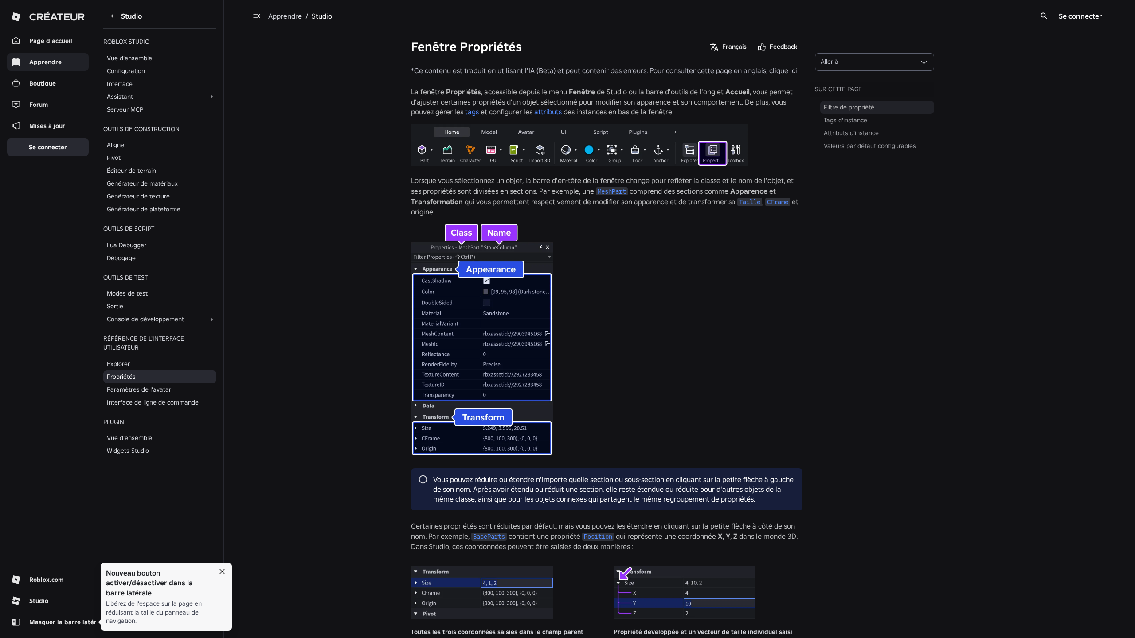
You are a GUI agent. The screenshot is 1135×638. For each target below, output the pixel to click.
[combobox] (874, 62)
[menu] (257, 16)
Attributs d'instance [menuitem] (851, 133)
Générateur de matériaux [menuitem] (142, 183)
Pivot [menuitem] (114, 158)
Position (598, 537)
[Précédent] (112, 16)
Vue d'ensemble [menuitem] (129, 58)
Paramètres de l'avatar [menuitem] (139, 389)
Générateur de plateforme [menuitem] (143, 209)
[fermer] (222, 572)
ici (793, 70)
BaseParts (489, 537)
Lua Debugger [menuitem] (126, 245)
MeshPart (612, 191)
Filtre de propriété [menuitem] (849, 107)
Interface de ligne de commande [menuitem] (153, 402)
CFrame (777, 202)
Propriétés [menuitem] (121, 377)
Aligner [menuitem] (116, 145)
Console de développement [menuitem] (145, 319)
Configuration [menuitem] (126, 71)
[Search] (1044, 16)
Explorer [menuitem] (118, 364)
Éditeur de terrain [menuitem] (131, 171)
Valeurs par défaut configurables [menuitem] (870, 146)
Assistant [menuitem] (120, 97)
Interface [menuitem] (120, 84)
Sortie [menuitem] (115, 306)
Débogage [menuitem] (121, 258)
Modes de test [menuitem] (127, 293)
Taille (749, 202)
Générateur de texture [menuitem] (138, 196)
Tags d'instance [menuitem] (845, 120)
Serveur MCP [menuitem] (125, 109)
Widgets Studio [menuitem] (128, 451)
